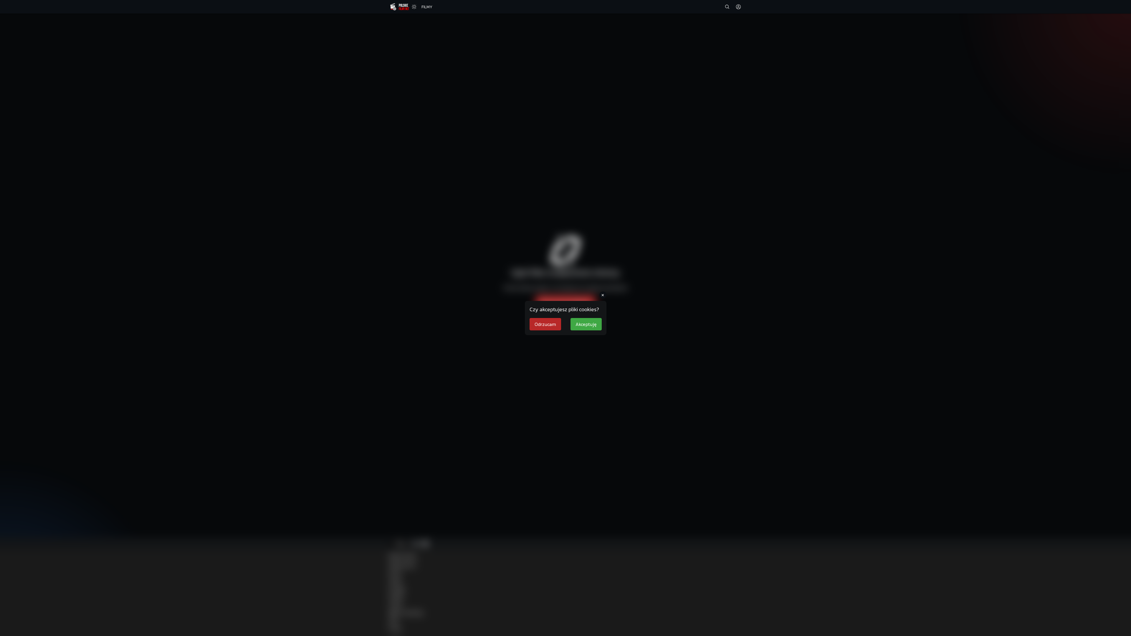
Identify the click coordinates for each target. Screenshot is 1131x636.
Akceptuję (586, 324)
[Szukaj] (727, 6)
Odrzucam (545, 324)
